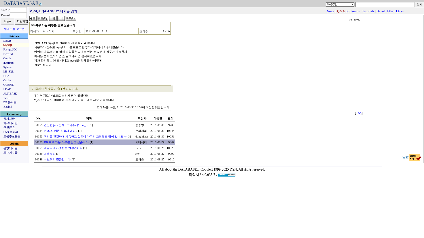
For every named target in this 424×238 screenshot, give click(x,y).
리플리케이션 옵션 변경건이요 (63, 148)
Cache (7, 80)
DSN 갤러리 (10, 132)
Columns (353, 11)
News (331, 11)
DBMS (7, 40)
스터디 (7, 106)
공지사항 (9, 118)
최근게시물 (10, 152)
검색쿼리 (49, 153)
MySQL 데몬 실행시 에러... (61, 130)
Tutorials (368, 11)
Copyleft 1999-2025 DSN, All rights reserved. (233, 169)
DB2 (6, 76)
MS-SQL (8, 71)
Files (390, 11)
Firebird (8, 54)
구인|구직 (9, 127)
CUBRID (8, 84)
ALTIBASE (10, 93)
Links (400, 11)
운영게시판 (10, 148)
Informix (8, 62)
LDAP (7, 89)
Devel (381, 11)
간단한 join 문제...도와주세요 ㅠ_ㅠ (66, 125)
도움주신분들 (12, 136)
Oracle (7, 58)
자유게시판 (10, 123)
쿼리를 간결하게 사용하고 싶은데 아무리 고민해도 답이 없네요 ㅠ (85, 136)
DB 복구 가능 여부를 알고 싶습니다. (66, 142)
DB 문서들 (10, 102)
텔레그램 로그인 (14, 29)
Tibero (7, 98)
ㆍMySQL (6, 45)
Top (359, 113)
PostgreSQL (10, 49)
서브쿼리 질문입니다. (57, 159)
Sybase (7, 67)
